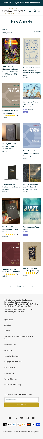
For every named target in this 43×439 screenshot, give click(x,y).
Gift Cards (8, 350)
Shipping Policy (9, 373)
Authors (7, 331)
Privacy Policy (9, 367)
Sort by (5, 29)
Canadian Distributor (11, 356)
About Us (7, 325)
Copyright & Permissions (13, 362)
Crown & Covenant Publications (17, 432)
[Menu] (39, 10)
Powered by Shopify (34, 432)
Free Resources (10, 345)
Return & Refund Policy (12, 385)
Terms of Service (10, 379)
